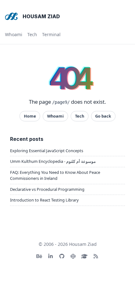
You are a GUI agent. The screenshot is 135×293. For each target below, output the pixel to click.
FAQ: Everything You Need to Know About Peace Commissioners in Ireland (55, 175)
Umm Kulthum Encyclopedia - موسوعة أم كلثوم (53, 161)
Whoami (13, 34)
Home (30, 116)
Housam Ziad (41, 16)
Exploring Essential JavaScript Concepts (46, 150)
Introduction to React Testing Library (44, 200)
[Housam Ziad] (11, 16)
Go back (103, 116)
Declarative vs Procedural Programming (47, 189)
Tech (32, 34)
